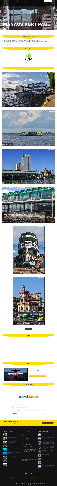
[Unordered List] (22, 410)
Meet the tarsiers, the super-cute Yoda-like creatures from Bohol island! (13, 434)
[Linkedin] (25, 397)
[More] (37, 397)
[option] (11, 478)
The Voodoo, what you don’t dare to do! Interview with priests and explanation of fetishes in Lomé (48, 447)
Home (4, 19)
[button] (28, 329)
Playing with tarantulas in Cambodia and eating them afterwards (13, 438)
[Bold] (16, 410)
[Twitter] (22, 397)
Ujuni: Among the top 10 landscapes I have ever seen (48, 438)
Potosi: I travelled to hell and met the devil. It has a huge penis (48, 458)
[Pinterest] (27, 397)
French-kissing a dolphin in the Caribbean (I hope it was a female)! (48, 451)
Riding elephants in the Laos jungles (11, 456)
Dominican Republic (25, 438)
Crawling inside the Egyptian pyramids (46, 454)
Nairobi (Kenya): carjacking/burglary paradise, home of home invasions (29, 460)
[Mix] (32, 397)
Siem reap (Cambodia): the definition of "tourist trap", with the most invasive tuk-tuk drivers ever (29, 463)
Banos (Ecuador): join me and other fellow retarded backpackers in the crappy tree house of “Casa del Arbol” (29, 456)
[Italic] (17, 410)
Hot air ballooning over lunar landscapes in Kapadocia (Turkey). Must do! (48, 462)
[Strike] (19, 410)
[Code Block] (24, 410)
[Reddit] (30, 397)
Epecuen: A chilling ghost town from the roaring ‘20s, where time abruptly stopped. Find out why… (48, 466)
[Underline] (18, 410)
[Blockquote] (23, 410)
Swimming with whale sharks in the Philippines (13, 448)
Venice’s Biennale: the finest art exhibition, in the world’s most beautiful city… (48, 434)
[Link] (25, 410)
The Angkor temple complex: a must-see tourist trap (13, 460)
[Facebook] (20, 397)
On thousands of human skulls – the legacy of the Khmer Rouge (13, 445)
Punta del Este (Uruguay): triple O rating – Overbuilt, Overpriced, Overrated (29, 453)
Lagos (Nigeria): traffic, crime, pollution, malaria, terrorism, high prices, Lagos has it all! (29, 447)
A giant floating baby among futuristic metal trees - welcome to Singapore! (13, 442)
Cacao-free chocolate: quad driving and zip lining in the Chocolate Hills (13, 464)
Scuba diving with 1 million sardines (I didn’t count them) (13, 453)
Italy (23, 440)
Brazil (24, 435)
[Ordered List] (21, 410)
